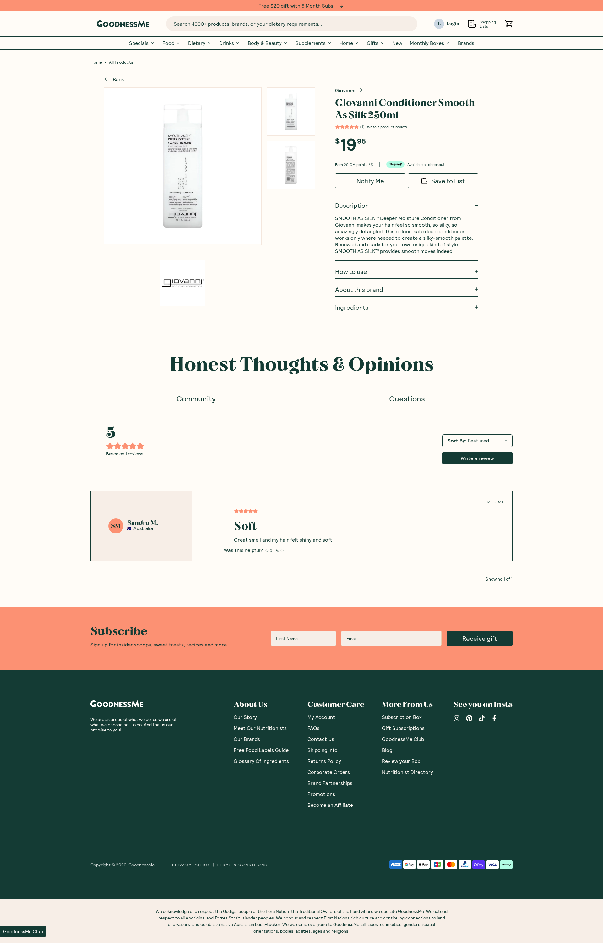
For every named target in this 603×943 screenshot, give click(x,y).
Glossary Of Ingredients (261, 761)
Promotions (321, 794)
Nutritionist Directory (407, 772)
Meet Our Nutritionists (260, 728)
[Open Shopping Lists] (472, 24)
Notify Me (370, 181)
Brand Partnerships (329, 783)
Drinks (226, 43)
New (397, 43)
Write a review (477, 458)
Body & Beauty (265, 43)
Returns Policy (324, 761)
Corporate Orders (328, 772)
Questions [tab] (407, 398)
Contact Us (320, 739)
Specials (139, 43)
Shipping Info (322, 750)
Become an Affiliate (330, 805)
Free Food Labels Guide (261, 750)
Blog (387, 750)
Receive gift (479, 638)
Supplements (311, 43)
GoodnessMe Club (403, 739)
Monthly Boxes (427, 43)
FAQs (313, 728)
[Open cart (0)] (509, 24)
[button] (23, 931)
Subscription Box (402, 717)
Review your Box (401, 761)
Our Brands (247, 739)
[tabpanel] (301, 495)
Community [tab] (196, 398)
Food (168, 43)
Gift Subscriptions (403, 728)
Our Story (245, 717)
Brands (466, 43)
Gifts (372, 43)
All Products (121, 62)
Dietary (196, 43)
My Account (321, 717)
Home (346, 43)
